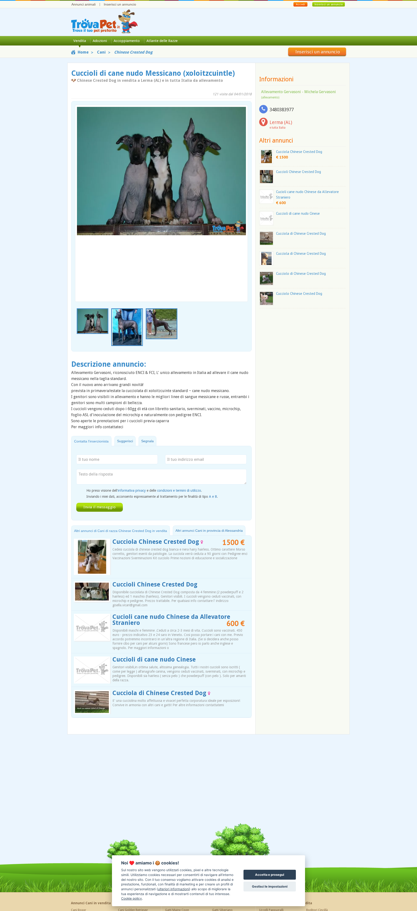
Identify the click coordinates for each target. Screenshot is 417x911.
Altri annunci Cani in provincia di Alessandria (209, 530)
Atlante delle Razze (162, 41)
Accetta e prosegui (269, 874)
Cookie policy (131, 898)
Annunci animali (83, 4)
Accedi (300, 4)
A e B (213, 496)
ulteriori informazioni (173, 889)
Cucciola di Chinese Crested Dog (160, 693)
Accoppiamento (127, 41)
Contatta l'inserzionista (91, 441)
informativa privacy (132, 490)
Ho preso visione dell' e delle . (144, 490)
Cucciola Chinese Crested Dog (156, 541)
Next (245, 327)
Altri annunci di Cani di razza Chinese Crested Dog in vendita (120, 531)
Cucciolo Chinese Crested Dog (299, 293)
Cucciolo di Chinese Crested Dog (301, 273)
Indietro (82, 192)
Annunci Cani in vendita (91, 903)
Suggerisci (125, 441)
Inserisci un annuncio (120, 4)
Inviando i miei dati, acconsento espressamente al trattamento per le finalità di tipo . (152, 496)
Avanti (241, 192)
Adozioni (100, 41)
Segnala (147, 441)
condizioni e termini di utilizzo (179, 490)
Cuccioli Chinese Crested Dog (154, 584)
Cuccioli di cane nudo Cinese (154, 659)
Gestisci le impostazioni (269, 886)
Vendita (79, 41)
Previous (77, 327)
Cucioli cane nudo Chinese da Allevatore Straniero (171, 619)
